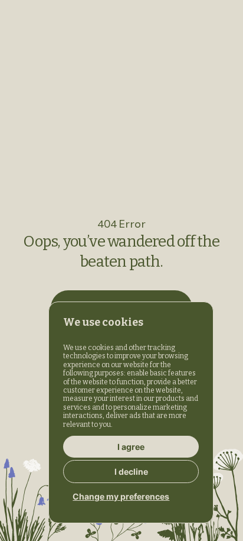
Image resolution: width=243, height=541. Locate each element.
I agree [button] (131, 447)
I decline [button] (131, 472)
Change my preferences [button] (121, 496)
